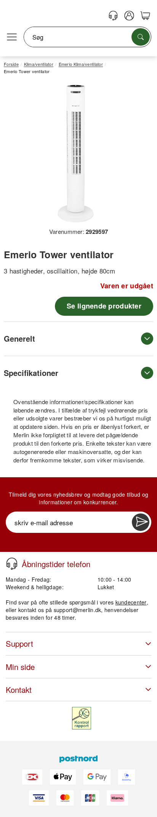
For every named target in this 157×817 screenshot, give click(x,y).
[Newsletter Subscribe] (140, 522)
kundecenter (131, 602)
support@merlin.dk (77, 610)
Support (19, 643)
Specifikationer (31, 372)
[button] (76, 154)
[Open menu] (12, 37)
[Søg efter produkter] (140, 37)
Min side (20, 666)
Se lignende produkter (104, 306)
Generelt (19, 338)
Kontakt (19, 689)
